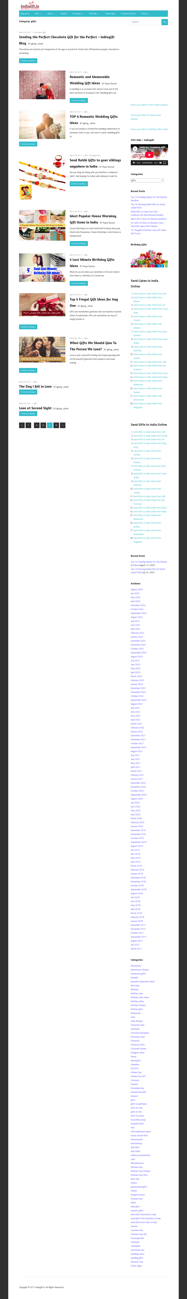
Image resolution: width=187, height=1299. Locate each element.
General (134, 1096)
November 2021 (138, 739)
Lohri (133, 1159)
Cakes (49, 13)
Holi (132, 1127)
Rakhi (133, 1202)
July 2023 (135, 660)
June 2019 (135, 854)
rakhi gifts (135, 1206)
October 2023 (137, 648)
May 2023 (135, 668)
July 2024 (135, 621)
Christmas (135, 1040)
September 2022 (138, 700)
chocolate (37, 32)
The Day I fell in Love (35, 386)
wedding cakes (137, 1254)
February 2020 (137, 822)
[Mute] (160, 162)
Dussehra (135, 1064)
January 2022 (137, 731)
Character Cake (137, 1025)
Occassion (77, 13)
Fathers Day (136, 1072)
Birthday (134, 989)
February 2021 (137, 775)
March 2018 (136, 913)
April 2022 (135, 719)
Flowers (64, 13)
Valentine (135, 1242)
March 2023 (136, 676)
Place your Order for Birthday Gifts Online (149, 129)
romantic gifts (137, 1210)
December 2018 (138, 877)
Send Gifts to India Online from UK (148, 439)
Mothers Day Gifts (139, 1175)
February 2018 (137, 917)
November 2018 (138, 881)
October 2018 (137, 885)
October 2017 (137, 933)
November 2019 (138, 834)
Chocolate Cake (138, 1036)
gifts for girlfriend (139, 1104)
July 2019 (135, 850)
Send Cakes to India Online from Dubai (150, 377)
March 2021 (136, 771)
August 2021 (137, 751)
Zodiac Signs (110, 13)
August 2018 (137, 893)
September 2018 (138, 889)
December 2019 (138, 830)
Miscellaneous (137, 1163)
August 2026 (137, 589)
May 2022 (135, 715)
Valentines (135, 1246)
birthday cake (137, 993)
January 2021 (137, 779)
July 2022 (135, 708)
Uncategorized (94, 155)
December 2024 (138, 605)
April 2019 (135, 861)
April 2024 (135, 629)
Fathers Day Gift (138, 1076)
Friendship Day (137, 1088)
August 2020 (137, 798)
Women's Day (137, 1261)
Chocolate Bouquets (140, 1033)
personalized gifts (139, 1186)
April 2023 (135, 672)
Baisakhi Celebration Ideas (143, 981)
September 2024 (138, 613)
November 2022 (138, 692)
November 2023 (138, 644)
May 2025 (135, 597)
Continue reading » (28, 60)
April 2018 (135, 909)
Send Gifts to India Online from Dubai (150, 511)
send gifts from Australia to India (146, 1218)
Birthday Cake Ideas (140, 997)
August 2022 (137, 704)
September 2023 (138, 652)
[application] (149, 154)
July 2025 (135, 593)
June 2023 (135, 664)
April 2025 (135, 601)
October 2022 (137, 696)
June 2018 (135, 901)
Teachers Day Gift (139, 1234)
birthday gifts (137, 1009)
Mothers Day (137, 1167)
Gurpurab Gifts (137, 1123)
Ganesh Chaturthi (138, 1092)
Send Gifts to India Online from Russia (150, 435)
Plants (134, 1190)
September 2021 (138, 747)
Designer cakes (137, 1052)
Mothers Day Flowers (140, 1171)
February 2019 (137, 869)
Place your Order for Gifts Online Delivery (149, 104)
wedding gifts (137, 1258)
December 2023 (138, 640)
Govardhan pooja (138, 1119)
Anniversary (136, 965)
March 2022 (136, 723)
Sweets (134, 1226)
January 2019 (137, 873)
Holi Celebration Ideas (141, 1131)
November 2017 (138, 929)
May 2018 (135, 905)
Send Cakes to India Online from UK (149, 305)
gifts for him (136, 1111)
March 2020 (136, 818)
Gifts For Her (136, 1108)
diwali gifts (136, 1060)
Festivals (93, 13)
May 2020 (135, 810)
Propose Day (136, 1198)
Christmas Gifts (138, 1044)
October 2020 (137, 790)
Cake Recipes (137, 1021)
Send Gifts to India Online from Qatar (150, 507)
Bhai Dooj (135, 985)
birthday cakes (137, 1001)
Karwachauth (137, 1139)
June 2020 (135, 806)
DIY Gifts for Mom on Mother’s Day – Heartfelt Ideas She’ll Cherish (148, 224)
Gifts (37, 13)
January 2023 (137, 684)
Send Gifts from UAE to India (144, 1222)
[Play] (134, 162)
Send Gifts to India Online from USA (149, 432)
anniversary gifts (138, 973)
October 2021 (137, 743)
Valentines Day (137, 1250)
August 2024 (137, 617)
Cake (133, 1017)
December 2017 (138, 925)
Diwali (133, 1056)
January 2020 (137, 826)
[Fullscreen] (164, 162)
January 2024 (137, 636)
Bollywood (135, 1013)
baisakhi (134, 977)
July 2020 (135, 802)
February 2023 (137, 680)
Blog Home (25, 13)
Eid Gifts (135, 1068)
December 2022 (138, 688)
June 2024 (135, 625)
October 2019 (137, 838)
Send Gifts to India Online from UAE (149, 496)
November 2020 (138, 786)
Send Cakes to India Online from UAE (150, 362)
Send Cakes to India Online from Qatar (150, 373)
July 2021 (135, 755)
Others (144, 13)
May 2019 (135, 858)
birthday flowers (138, 1005)
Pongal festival (138, 1194)
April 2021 (135, 767)
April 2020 (135, 814)
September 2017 (138, 936)
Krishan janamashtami (140, 1155)
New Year (135, 1179)
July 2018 (135, 897)
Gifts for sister (137, 1115)
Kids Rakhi (135, 1151)
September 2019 (138, 842)
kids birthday (136, 1143)
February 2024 (137, 633)
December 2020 (138, 783)
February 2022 (137, 727)
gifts (44, 32)
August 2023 (137, 656)
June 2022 (135, 711)
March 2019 (136, 865)
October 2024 (137, 609)
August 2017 (137, 940)
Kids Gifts (135, 1147)
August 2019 (137, 846)
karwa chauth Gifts (139, 1135)
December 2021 (138, 735)
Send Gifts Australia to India (143, 1214)
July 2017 (135, 944)
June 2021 (135, 759)
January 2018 (137, 921)
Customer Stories (128, 13)
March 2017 (136, 948)
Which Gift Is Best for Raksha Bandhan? (149, 219)
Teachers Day (137, 1230)
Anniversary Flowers (140, 969)
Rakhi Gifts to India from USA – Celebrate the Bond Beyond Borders (147, 213)
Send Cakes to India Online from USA (149, 293)
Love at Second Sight (35, 408)
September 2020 (138, 794)
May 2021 (135, 763)
